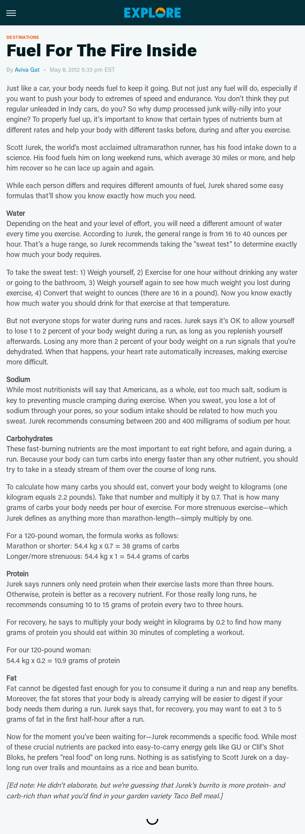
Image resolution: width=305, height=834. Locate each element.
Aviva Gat (27, 69)
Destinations (22, 37)
